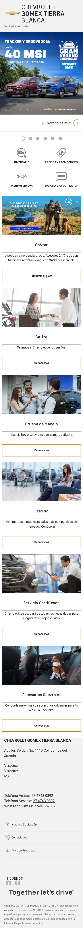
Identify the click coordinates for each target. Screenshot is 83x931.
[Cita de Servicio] (21, 176)
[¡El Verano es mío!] (41, 73)
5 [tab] (53, 138)
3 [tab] (38, 138)
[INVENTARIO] (21, 152)
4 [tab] (45, 138)
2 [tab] (30, 138)
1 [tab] (23, 139)
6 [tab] (60, 138)
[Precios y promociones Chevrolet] (61, 152)
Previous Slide (6, 73)
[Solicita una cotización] (61, 176)
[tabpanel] (41, 73)
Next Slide (77, 73)
